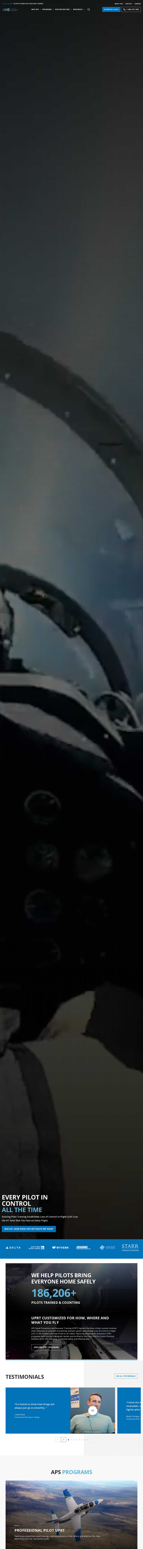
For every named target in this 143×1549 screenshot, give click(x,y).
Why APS (35, 9)
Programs (47, 9)
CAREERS (138, 4)
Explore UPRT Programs (46, 1347)
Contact (128, 4)
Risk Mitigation (62, 9)
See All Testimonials (126, 1376)
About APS (119, 4)
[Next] (63, 1439)
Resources (78, 9)
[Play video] (92, 1410)
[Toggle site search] (88, 9)
